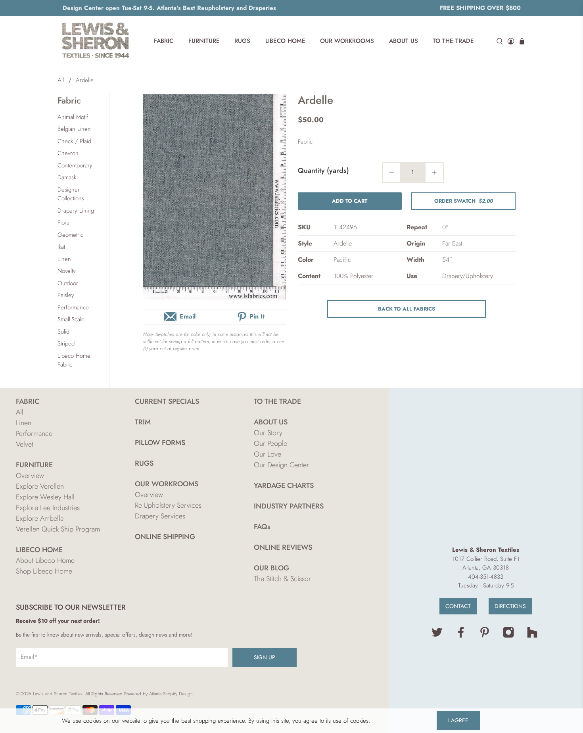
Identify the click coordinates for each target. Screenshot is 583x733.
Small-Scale (71, 319)
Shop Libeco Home (44, 571)
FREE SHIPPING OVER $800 (480, 8)
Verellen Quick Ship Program (58, 529)
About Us (403, 40)
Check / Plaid (74, 141)
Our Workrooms (347, 40)
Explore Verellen (40, 486)
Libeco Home (285, 40)
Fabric (163, 40)
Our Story (268, 433)
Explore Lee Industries (48, 508)
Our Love (267, 454)
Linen (64, 259)
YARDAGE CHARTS (284, 485)
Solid (63, 331)
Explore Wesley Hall (45, 497)
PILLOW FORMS (160, 442)
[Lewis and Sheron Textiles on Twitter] (437, 636)
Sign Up (264, 657)
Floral (64, 222)
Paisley (66, 295)
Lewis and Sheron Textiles (57, 694)
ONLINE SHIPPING (165, 537)
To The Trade (453, 40)
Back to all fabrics (406, 309)
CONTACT (458, 606)
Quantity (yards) (323, 170)
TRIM (143, 422)
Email (188, 316)
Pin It (257, 316)
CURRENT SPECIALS (167, 401)
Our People (270, 443)
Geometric (70, 234)
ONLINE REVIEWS (283, 547)
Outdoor (68, 283)
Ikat (61, 246)
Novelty (67, 271)
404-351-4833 (485, 576)
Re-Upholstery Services (168, 505)
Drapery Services (160, 516)
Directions (510, 606)
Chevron (68, 153)
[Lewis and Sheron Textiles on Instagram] (508, 636)
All (61, 80)
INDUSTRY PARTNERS (289, 506)
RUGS (144, 463)
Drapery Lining (76, 210)
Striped (66, 343)
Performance (73, 307)
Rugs (242, 40)
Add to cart (349, 201)
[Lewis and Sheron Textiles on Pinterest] (485, 636)
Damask (67, 177)
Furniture (204, 40)
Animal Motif (73, 117)
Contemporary (75, 165)
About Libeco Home (45, 560)
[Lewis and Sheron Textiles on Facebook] (461, 636)
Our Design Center (281, 465)
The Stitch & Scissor (282, 579)
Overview (30, 475)
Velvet (24, 444)
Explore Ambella (39, 518)
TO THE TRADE (277, 401)
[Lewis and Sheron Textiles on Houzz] (532, 636)
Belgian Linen (74, 129)
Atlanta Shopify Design (171, 694)
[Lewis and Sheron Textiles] (95, 41)
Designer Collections (71, 194)
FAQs (262, 527)
